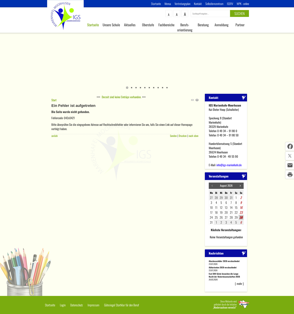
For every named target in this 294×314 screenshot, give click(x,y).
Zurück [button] (5, 61)
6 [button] (149, 88)
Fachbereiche (166, 24)
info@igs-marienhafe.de (229, 165)
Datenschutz (76, 305)
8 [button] (158, 88)
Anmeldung (221, 24)
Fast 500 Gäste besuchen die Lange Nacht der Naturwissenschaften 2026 (224, 275)
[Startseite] (65, 31)
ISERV (230, 4)
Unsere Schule (111, 24)
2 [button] (131, 88)
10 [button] (167, 88)
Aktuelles (129, 24)
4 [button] (140, 88)
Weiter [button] (288, 61)
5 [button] (145, 88)
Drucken (183, 136)
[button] (240, 186)
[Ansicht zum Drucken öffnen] (197, 100)
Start (53, 100)
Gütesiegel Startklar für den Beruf (121, 305)
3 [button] (136, 88)
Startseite (156, 4)
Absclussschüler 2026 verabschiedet (224, 261)
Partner (239, 24)
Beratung (203, 24)
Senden (173, 136)
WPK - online (243, 4)
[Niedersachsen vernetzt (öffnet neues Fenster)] (231, 307)
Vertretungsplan (182, 4)
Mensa (168, 4)
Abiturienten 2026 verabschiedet (222, 267)
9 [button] (162, 88)
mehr (239, 283)
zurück (54, 136)
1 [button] (127, 88)
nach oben (193, 136)
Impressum (93, 305)
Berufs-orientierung (184, 27)
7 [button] (154, 88)
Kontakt (198, 4)
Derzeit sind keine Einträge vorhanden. (121, 97)
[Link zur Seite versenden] (192, 100)
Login (63, 305)
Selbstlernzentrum (214, 4)
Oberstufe (148, 24)
